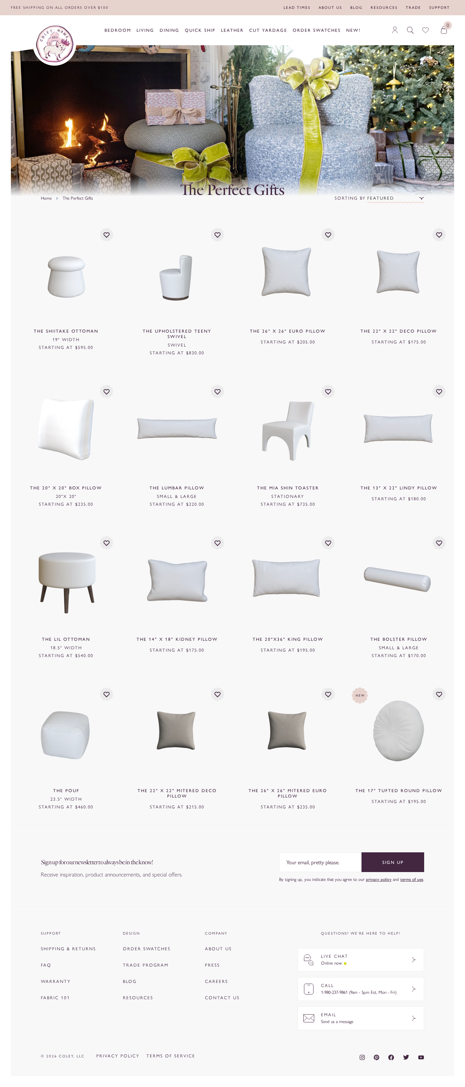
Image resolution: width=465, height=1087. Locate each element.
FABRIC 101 (55, 997)
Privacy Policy (118, 1055)
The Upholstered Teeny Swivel (177, 334)
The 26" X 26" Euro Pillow (288, 331)
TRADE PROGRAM (146, 965)
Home (46, 198)
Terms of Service (170, 1055)
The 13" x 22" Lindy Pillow (398, 487)
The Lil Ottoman (66, 639)
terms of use (411, 879)
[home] (54, 44)
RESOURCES (138, 997)
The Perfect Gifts (78, 198)
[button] (395, 198)
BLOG (130, 981)
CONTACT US (222, 997)
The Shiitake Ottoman (66, 331)
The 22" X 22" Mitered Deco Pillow (177, 793)
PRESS (212, 965)
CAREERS (216, 981)
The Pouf (66, 790)
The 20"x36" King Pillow (288, 639)
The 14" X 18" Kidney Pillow (177, 639)
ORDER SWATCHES (147, 948)
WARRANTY (56, 981)
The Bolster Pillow (399, 639)
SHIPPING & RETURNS (68, 948)
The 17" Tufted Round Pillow (399, 790)
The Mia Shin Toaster (288, 487)
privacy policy (378, 879)
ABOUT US (218, 948)
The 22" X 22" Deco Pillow (398, 331)
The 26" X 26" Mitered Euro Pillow (287, 793)
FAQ (46, 965)
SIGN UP (393, 862)
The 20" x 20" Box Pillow (66, 487)
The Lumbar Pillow (177, 487)
